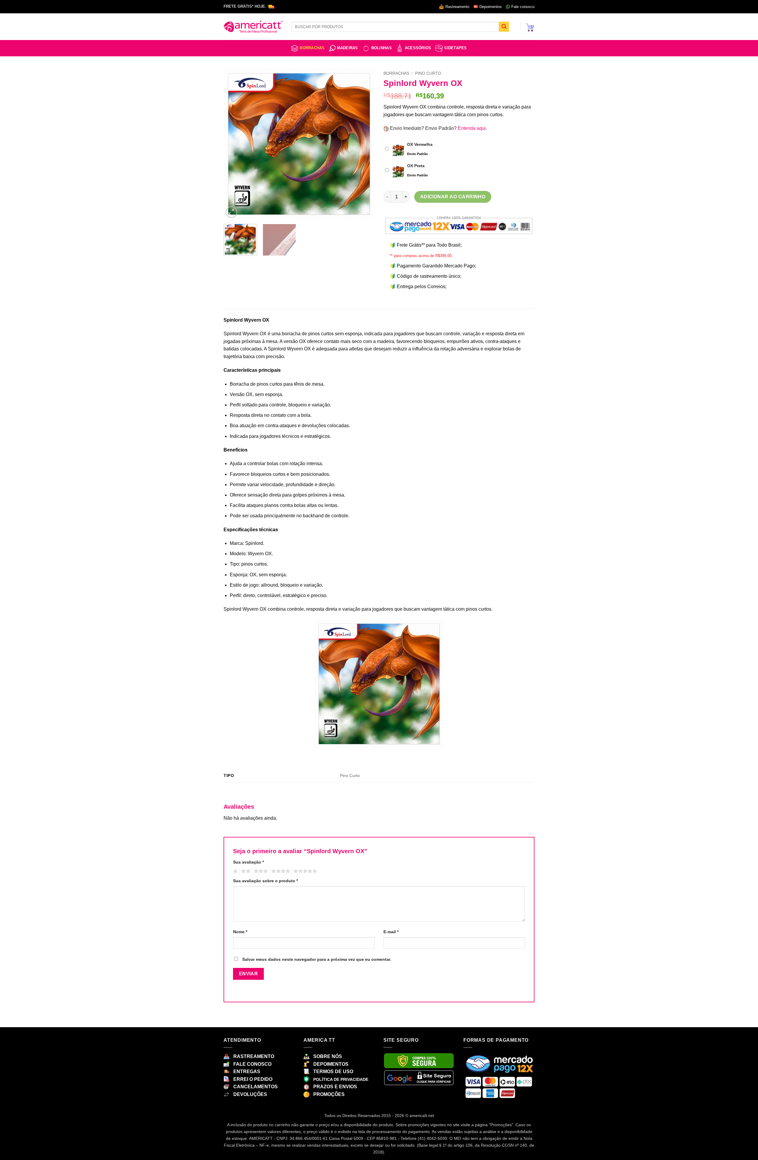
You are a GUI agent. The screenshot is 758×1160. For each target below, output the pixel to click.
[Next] (364, 144)
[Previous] (234, 144)
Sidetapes (455, 48)
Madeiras (347, 48)
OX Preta (416, 165)
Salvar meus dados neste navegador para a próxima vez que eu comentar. (316, 959)
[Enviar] (504, 27)
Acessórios (418, 48)
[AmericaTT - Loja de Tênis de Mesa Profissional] (253, 26)
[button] (529, 26)
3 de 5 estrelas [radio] (260, 871)
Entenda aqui (472, 128)
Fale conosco (522, 6)
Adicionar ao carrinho (453, 196)
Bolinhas (381, 48)
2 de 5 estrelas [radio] (244, 871)
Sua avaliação (248, 862)
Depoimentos (490, 6)
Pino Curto (428, 73)
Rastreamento (457, 6)
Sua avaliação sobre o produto (265, 880)
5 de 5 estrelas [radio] (304, 871)
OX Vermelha (420, 144)
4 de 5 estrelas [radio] (279, 871)
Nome (240, 931)
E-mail (391, 931)
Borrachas (312, 48)
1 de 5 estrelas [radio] (235, 871)
